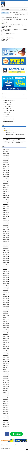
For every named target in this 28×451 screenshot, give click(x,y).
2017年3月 (5, 386)
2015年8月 (5, 424)
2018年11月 (5, 344)
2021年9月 (5, 273)
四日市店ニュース (6, 106)
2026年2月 (5, 162)
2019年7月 (5, 327)
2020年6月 (5, 304)
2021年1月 (5, 290)
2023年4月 (5, 233)
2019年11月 (5, 319)
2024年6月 (5, 204)
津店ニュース (5, 104)
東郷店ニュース (6, 102)
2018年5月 (5, 357)
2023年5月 (5, 231)
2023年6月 (5, 229)
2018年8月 (5, 350)
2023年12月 (5, 216)
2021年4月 (5, 283)
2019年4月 (5, 334)
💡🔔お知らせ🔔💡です (8, 130)
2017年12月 (5, 367)
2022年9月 (5, 248)
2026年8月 (5, 149)
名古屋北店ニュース (7, 116)
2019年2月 (5, 338)
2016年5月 (5, 405)
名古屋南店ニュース (7, 119)
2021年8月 (5, 275)
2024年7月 (5, 201)
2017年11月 (5, 369)
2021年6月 (5, 279)
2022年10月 (5, 246)
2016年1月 (5, 413)
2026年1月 (5, 164)
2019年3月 (5, 336)
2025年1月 (5, 189)
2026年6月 (5, 153)
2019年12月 (5, 317)
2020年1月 (5, 315)
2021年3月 (5, 285)
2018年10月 (5, 346)
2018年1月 (5, 365)
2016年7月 (5, 401)
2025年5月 (5, 181)
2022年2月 (5, 262)
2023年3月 (5, 235)
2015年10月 (5, 420)
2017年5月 (5, 382)
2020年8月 (5, 300)
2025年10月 (5, 170)
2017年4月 (5, 384)
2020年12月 (5, 292)
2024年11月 (5, 193)
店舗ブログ (5, 112)
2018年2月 (5, 363)
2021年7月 (5, 277)
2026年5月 (5, 155)
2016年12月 (5, 390)
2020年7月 (5, 302)
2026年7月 (5, 151)
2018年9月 (5, 348)
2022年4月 (5, 258)
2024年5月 (5, 206)
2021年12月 (5, 267)
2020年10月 (5, 296)
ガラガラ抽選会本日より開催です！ (10, 132)
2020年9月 (5, 298)
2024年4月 (5, 208)
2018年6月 (5, 355)
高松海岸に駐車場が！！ (7, 9)
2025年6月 (5, 178)
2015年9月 (5, 422)
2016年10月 (5, 394)
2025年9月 (5, 172)
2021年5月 (5, 281)
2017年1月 (5, 388)
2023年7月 (5, 227)
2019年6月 (5, 329)
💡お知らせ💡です (6, 128)
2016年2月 (5, 411)
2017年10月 (5, 371)
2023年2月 (5, 237)
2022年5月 (5, 256)
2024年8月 (5, 199)
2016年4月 (5, 407)
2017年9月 (5, 373)
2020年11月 (5, 294)
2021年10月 (5, 271)
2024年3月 (5, 210)
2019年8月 (5, 325)
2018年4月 (5, 359)
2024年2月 (5, 212)
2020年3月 (5, 311)
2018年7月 (5, 352)
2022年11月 (5, 243)
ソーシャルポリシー (14, 444)
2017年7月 (5, 378)
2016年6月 (5, 403)
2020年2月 (5, 313)
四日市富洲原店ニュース (22, 14)
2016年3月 (5, 409)
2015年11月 (5, 417)
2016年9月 (5, 397)
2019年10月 (5, 321)
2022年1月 (5, 264)
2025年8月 (5, 174)
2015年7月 (5, 426)
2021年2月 (5, 287)
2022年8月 (5, 250)
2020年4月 (5, 308)
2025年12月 (5, 166)
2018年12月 (5, 342)
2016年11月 (5, 392)
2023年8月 (5, 225)
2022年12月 (5, 241)
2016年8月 (5, 399)
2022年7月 (5, 252)
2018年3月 (5, 361)
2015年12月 (5, 415)
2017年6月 (5, 380)
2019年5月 (5, 332)
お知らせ (4, 114)
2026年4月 (5, 157)
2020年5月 (5, 306)
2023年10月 (5, 220)
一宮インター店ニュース (8, 100)
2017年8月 (5, 376)
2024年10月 (5, 195)
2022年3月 (5, 260)
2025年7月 (5, 176)
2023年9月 (5, 222)
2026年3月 (5, 160)
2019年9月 (5, 323)
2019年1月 (5, 340)
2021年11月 (5, 269)
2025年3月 (5, 185)
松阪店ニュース (6, 108)
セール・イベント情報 (7, 110)
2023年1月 (5, 239)
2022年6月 (5, 254)
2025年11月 (5, 168)
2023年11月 (5, 218)
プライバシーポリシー (5, 444)
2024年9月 (5, 197)
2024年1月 (5, 214)
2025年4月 (5, 183)
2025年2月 (5, 187)
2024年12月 (5, 191)
